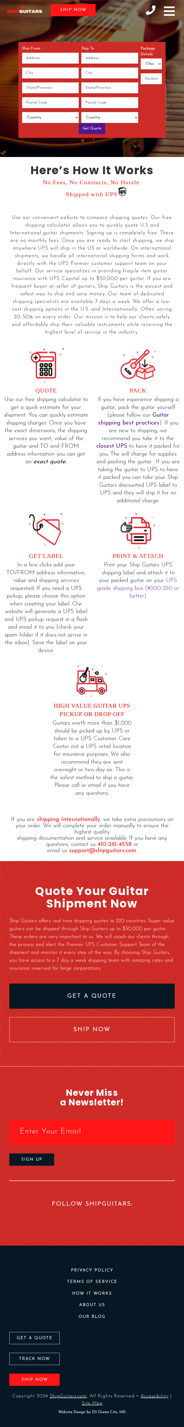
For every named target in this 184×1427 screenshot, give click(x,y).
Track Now (34, 1359)
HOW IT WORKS (92, 1294)
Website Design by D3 (78, 1412)
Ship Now (73, 10)
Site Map (92, 1403)
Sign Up (31, 1160)
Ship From (31, 48)
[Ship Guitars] (25, 9)
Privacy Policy (92, 1270)
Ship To (87, 48)
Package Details (148, 51)
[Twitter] (100, 1217)
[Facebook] (84, 1217)
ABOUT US (92, 1305)
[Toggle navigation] (169, 11)
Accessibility (154, 1396)
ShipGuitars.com (68, 1396)
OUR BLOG (92, 1317)
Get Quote (92, 128)
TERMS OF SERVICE (92, 1282)
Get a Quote (92, 996)
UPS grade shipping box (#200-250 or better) (138, 588)
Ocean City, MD (112, 1412)
